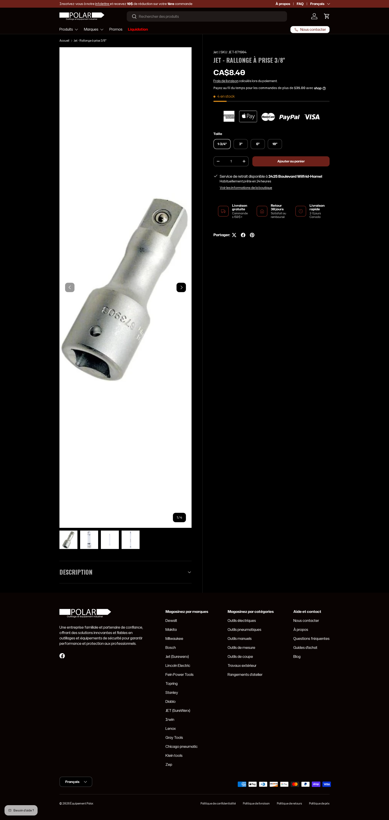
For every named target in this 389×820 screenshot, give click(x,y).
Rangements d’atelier (245, 674)
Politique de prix (319, 803)
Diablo (170, 701)
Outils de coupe (240, 656)
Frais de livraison (225, 81)
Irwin (169, 719)
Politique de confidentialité (218, 803)
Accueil (64, 41)
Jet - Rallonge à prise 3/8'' (90, 41)
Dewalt (171, 620)
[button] (327, 16)
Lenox (170, 728)
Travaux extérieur (242, 665)
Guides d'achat (305, 647)
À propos (283, 3)
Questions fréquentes (311, 638)
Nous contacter (306, 620)
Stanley (171, 692)
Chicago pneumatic (181, 746)
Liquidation (138, 29)
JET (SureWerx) (177, 710)
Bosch (170, 647)
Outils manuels (240, 638)
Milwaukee (174, 638)
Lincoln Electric (177, 665)
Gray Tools (174, 737)
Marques (91, 29)
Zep (168, 764)
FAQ (300, 3)
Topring (171, 683)
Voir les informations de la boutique (246, 188)
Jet (215, 52)
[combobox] (207, 16)
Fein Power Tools (179, 674)
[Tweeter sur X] (234, 235)
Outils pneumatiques (244, 629)
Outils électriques (242, 620)
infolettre (102, 3)
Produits (66, 29)
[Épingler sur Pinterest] (252, 235)
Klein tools (174, 755)
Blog (297, 656)
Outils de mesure (241, 647)
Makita (171, 629)
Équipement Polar (81, 803)
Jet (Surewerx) (177, 656)
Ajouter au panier (291, 161)
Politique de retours (289, 803)
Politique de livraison (256, 803)
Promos (115, 29)
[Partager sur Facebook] (243, 235)
